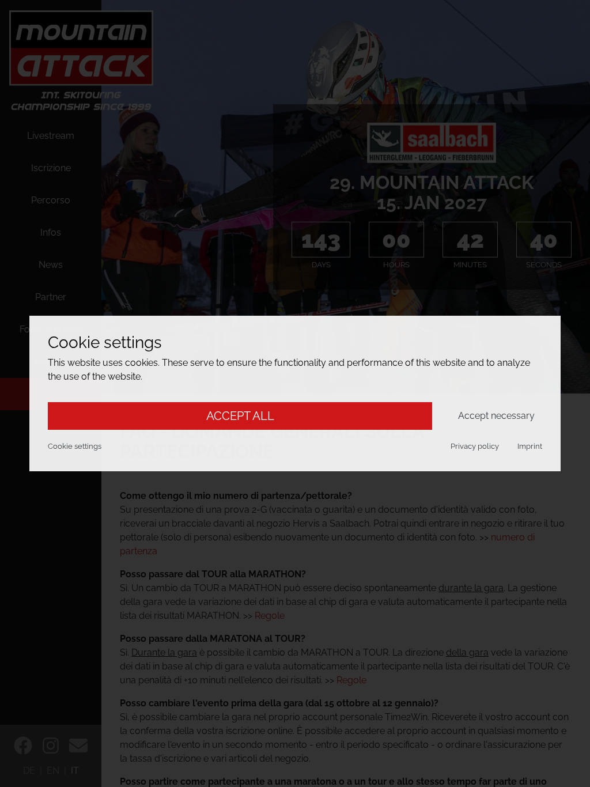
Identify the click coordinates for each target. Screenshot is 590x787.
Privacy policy (475, 446)
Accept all (240, 416)
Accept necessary (496, 415)
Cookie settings (74, 446)
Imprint (529, 446)
